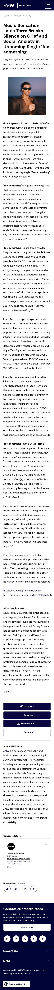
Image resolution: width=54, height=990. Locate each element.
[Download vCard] (46, 843)
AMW (6, 750)
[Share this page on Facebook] (33, 889)
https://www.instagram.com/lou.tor (22, 590)
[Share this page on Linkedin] (25, 889)
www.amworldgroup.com (18, 858)
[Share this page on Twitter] (16, 889)
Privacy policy (10, 973)
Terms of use (24, 973)
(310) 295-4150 (14, 864)
